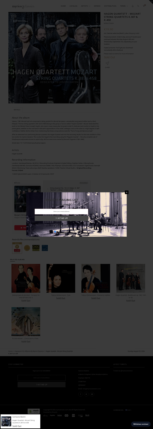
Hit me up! (62, 218)
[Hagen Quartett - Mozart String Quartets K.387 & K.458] (6, 421)
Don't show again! (62, 232)
